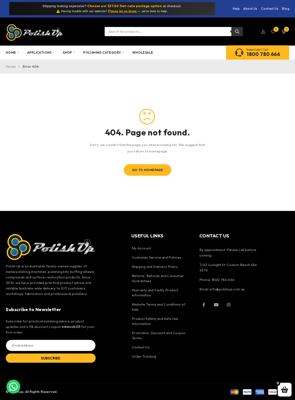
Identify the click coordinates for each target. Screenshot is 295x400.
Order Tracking (144, 356)
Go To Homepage (147, 170)
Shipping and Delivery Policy (155, 266)
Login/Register (263, 31)
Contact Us (269, 8)
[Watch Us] (216, 304)
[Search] (237, 31)
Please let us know (123, 11)
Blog (285, 8)
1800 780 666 (263, 54)
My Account (141, 248)
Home (11, 66)
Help (236, 8)
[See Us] (228, 304)
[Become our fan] (204, 304)
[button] (13, 387)
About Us (250, 8)
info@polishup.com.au (227, 289)
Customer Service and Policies (156, 257)
